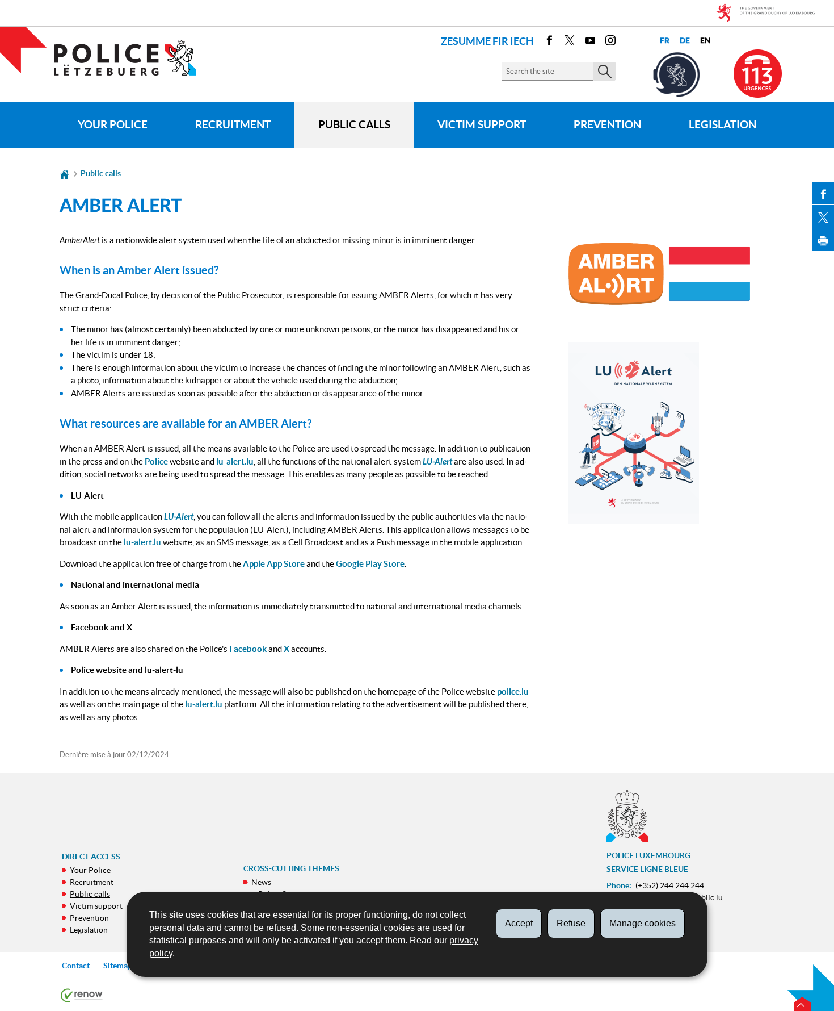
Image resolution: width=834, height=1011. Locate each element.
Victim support (481, 124)
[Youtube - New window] (590, 42)
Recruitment (233, 124)
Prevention (607, 124)
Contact (76, 965)
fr (664, 41)
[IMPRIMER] (823, 239)
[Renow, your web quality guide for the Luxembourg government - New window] (82, 994)
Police (156, 461)
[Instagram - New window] (610, 42)
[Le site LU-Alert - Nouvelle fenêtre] (633, 433)
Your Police (113, 124)
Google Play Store (370, 564)
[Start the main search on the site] (604, 71)
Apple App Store (274, 564)
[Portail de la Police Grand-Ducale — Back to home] (132, 58)
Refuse (571, 923)
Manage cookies (642, 923)
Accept (519, 923)
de (685, 41)
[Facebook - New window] (549, 42)
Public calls (354, 124)
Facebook (248, 649)
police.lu (513, 691)
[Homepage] (64, 173)
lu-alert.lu (235, 461)
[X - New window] (570, 42)
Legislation (722, 124)
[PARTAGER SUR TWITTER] (823, 216)
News (261, 882)
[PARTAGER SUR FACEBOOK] (823, 193)
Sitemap (117, 965)
